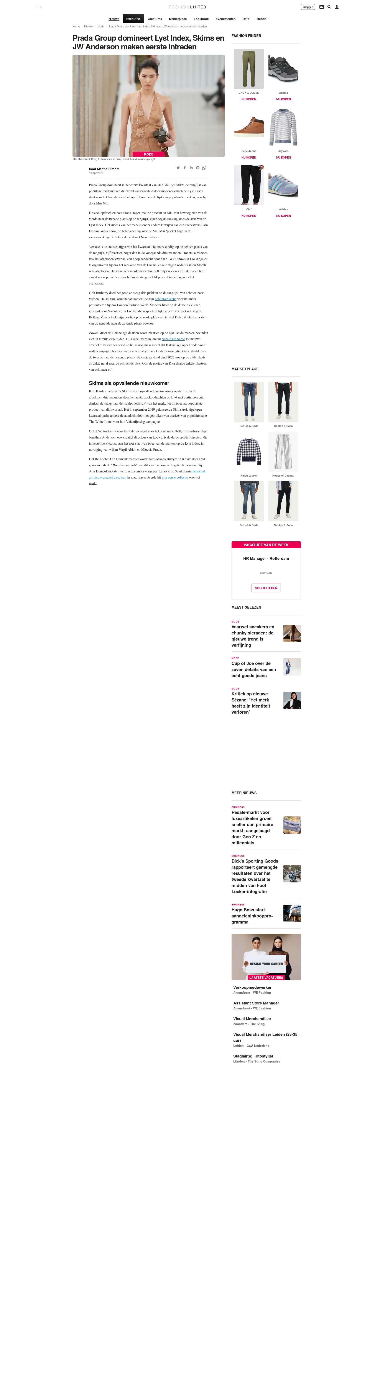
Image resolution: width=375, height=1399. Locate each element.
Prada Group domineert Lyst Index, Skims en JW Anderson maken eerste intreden (158, 26)
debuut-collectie (165, 298)
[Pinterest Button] (197, 167)
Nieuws (88, 26)
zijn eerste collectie (175, 477)
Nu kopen (249, 99)
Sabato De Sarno (173, 338)
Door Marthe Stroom (104, 169)
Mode (100, 26)
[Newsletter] (322, 7)
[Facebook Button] (184, 167)
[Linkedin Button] (191, 167)
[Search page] (329, 7)
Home (76, 26)
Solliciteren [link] (266, 588)
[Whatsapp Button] (204, 167)
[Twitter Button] (178, 167)
